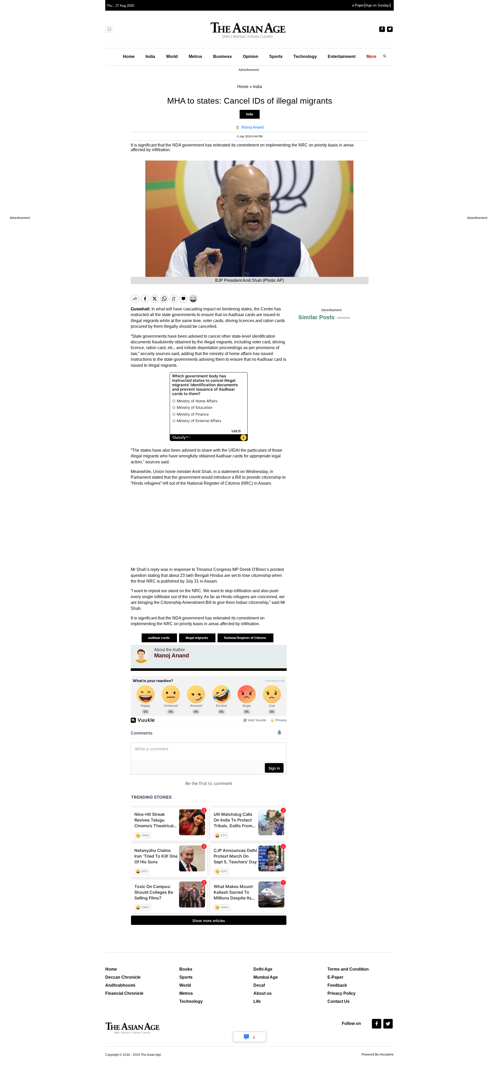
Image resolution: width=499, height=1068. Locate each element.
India (150, 56)
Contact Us (338, 1001)
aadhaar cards (159, 638)
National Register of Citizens (245, 638)
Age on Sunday (377, 5)
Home (129, 56)
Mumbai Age (265, 977)
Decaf (259, 985)
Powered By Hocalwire (378, 1054)
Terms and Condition (348, 969)
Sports (276, 56)
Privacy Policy (341, 993)
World (172, 56)
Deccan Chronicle (123, 977)
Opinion (250, 56)
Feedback (337, 985)
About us (262, 993)
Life (257, 1001)
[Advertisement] (209, 526)
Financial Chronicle (124, 993)
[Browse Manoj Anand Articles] (141, 655)
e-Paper (358, 5)
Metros (195, 56)
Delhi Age (262, 969)
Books (185, 969)
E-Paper (335, 977)
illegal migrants (197, 638)
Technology (305, 56)
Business (222, 56)
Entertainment (342, 56)
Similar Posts (316, 317)
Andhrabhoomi (120, 985)
